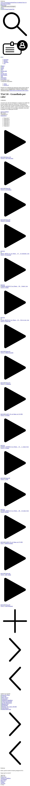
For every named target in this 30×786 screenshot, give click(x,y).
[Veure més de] (15, 635)
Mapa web (3, 780)
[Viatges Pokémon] (15, 706)
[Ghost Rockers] (15, 708)
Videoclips (5, 62)
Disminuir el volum (5, 90)
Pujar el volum (24, 89)
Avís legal (3, 783)
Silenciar (18, 89)
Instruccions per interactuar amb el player (19, 90)
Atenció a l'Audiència (6, 778)
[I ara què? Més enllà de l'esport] (15, 696)
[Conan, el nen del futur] (15, 701)
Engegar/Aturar (12, 89)
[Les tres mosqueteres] (15, 703)
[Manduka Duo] (15, 704)
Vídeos (5, 84)
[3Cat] (3, 5)
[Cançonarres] (15, 699)
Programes (5, 59)
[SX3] (2, 8)
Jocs (4, 63)
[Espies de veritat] (15, 695)
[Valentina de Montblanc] (15, 700)
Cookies (2, 782)
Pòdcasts (5, 60)
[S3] (2, 9)
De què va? (6, 85)
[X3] (4, 9)
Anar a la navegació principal (7, 2)
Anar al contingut (18, 2)
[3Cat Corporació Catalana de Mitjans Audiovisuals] (3, 777)
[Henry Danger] (15, 697)
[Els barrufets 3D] (15, 705)
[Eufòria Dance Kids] (15, 709)
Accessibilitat (4, 779)
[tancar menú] (3, 66)
